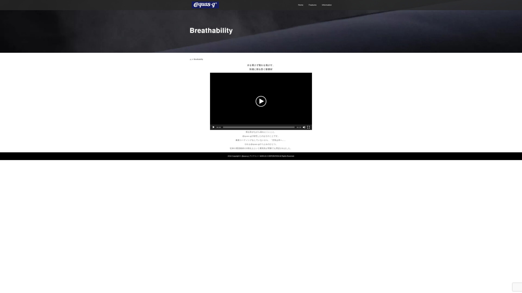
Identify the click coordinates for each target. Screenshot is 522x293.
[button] (261, 101)
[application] (261, 101)
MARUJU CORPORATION (269, 156)
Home (300, 5)
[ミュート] (304, 127)
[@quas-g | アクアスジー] (205, 4)
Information (327, 5)
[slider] (259, 127)
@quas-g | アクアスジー (250, 156)
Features (312, 5)
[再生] (213, 127)
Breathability (313, 20)
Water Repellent (315, 13)
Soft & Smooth (314, 26)
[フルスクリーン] (308, 127)
